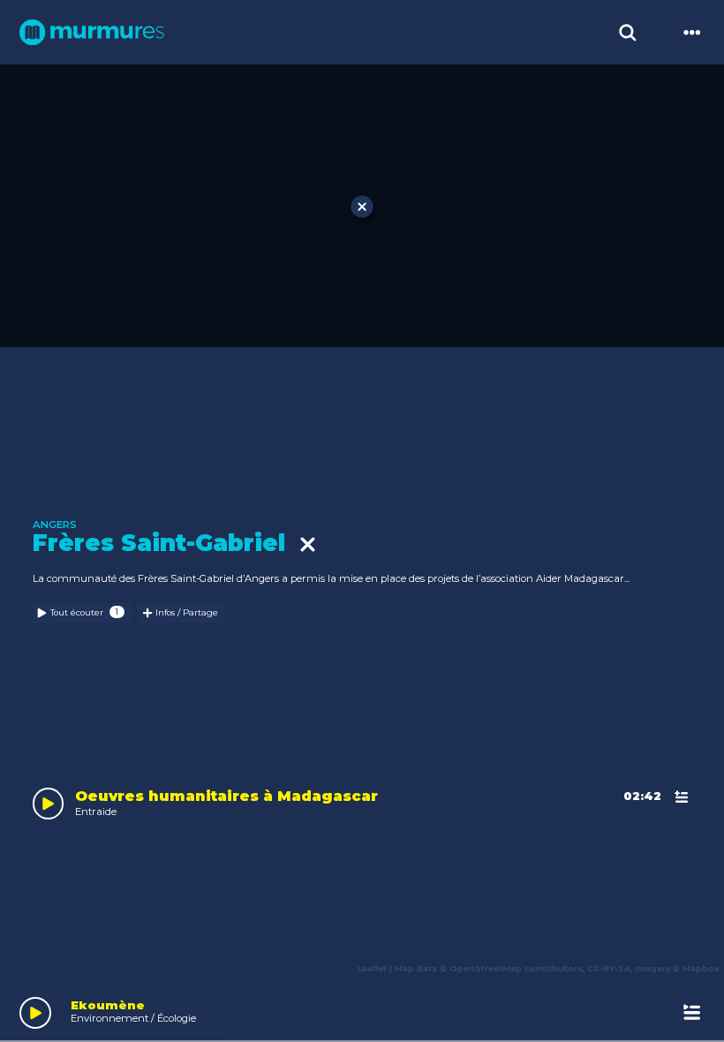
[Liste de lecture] (692, 1012)
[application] (362, 1010)
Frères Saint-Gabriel (166, 543)
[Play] (35, 1013)
